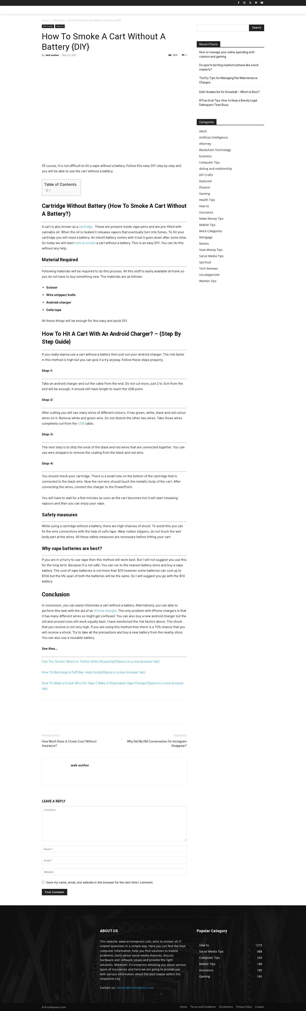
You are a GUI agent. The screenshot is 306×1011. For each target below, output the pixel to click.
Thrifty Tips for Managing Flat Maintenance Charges (228, 80)
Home (45, 20)
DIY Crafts (59, 20)
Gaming (204, 194)
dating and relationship (215, 169)
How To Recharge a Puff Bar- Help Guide (93, 672)
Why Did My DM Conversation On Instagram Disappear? (157, 744)
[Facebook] (238, 3)
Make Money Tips (211, 219)
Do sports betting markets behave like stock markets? (229, 67)
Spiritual (205, 262)
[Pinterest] (65, 64)
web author (52, 55)
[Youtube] (261, 3)
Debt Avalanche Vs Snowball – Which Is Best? (229, 92)
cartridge (85, 227)
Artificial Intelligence (213, 137)
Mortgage (206, 237)
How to (59, 26)
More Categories (210, 231)
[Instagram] (244, 3)
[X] (250, 3)
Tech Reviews (208, 268)
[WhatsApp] (75, 64)
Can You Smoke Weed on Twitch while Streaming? (100, 661)
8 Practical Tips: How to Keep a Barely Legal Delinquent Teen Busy (228, 103)
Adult (203, 131)
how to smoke (85, 243)
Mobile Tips (207, 225)
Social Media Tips (211, 256)
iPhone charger (105, 611)
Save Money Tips (211, 250)
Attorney (205, 144)
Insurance (206, 212)
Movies (204, 243)
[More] (84, 64)
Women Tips (207, 281)
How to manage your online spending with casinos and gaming (227, 54)
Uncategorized (209, 275)
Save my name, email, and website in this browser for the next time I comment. (99, 882)
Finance (204, 187)
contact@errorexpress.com (135, 988)
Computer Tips (209, 162)
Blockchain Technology (215, 150)
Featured (205, 181)
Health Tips (207, 200)
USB (81, 423)
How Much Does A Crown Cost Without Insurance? (69, 744)
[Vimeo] (256, 3)
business (205, 156)
